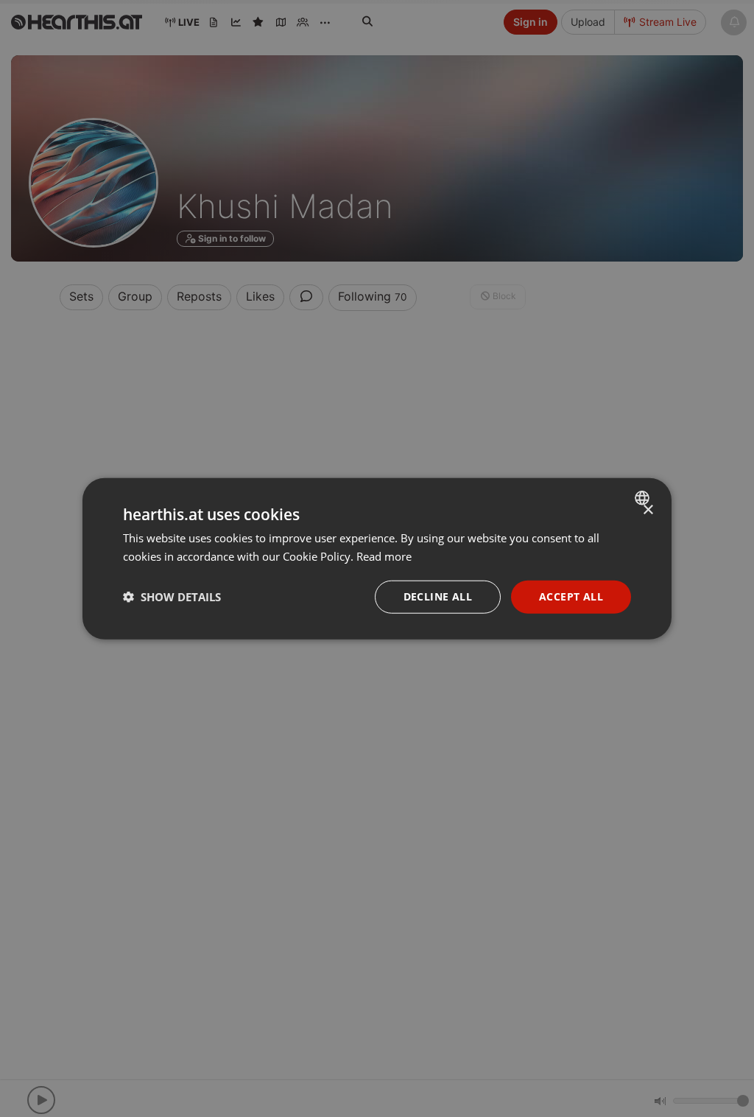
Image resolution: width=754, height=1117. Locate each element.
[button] (172, 597)
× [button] (647, 510)
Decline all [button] (438, 596)
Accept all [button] (571, 596)
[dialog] (377, 559)
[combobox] (644, 498)
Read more (384, 556)
